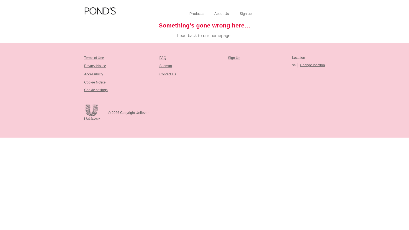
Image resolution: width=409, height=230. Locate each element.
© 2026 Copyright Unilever (128, 113)
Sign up (246, 14)
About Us (221, 14)
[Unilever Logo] (92, 119)
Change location (312, 65)
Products (196, 14)
